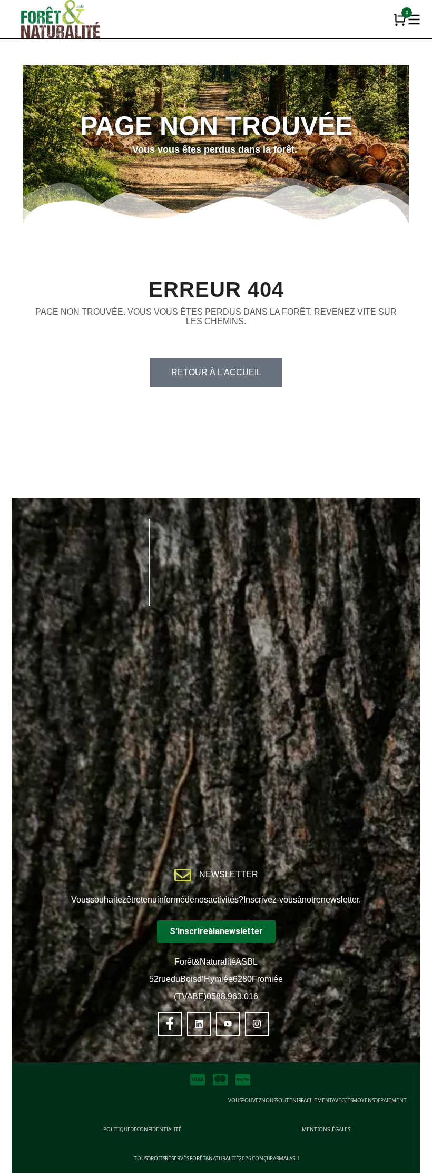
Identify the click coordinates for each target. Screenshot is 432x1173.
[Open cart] (400, 19)
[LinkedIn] (199, 1024)
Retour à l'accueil (216, 372)
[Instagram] (257, 1024)
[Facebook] (170, 1024)
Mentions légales (326, 1129)
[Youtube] (228, 1024)
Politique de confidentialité (142, 1129)
